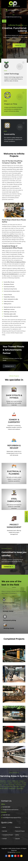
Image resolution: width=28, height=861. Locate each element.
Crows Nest (3, 783)
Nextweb (17, 852)
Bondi (9, 781)
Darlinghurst (17, 783)
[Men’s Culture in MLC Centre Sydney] (14, 674)
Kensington (19, 784)
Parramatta (20, 788)
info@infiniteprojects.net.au (10, 809)
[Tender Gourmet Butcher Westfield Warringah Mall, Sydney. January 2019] (14, 694)
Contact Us (18, 45)
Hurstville (11, 784)
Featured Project (20, 831)
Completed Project (7, 835)
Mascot (22, 786)
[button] (3, 210)
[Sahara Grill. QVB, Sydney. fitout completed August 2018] (14, 754)
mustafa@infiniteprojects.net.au (12, 817)
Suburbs (17, 838)
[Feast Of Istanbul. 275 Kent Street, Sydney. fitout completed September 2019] (14, 714)
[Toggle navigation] (4, 21)
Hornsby (5, 784)
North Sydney (4, 788)
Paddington (12, 788)
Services (4, 831)
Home (4, 827)
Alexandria (3, 781)
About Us (17, 827)
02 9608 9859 (12, 10)
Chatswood (15, 781)
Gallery (17, 835)
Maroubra (16, 786)
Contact (4, 838)
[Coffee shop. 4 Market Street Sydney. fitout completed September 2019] (14, 734)
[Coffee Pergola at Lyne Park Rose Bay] (14, 653)
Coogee (21, 781)
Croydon (10, 783)
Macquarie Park (8, 786)
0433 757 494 (6, 815)
